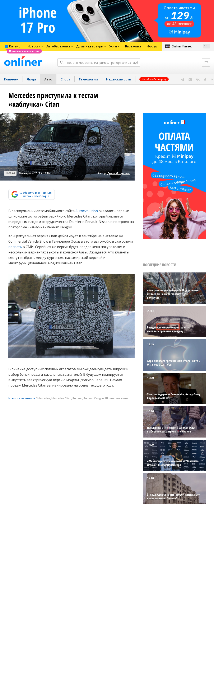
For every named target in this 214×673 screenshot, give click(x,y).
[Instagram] (190, 79)
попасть (15, 246)
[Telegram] (183, 79)
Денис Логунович (118, 173)
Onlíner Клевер (182, 46)
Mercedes (43, 398)
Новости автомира (21, 398)
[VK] (198, 79)
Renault (77, 398)
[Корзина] (206, 62)
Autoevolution (86, 211)
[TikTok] (205, 79)
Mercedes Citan (61, 398)
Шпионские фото (116, 398)
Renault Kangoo (94, 398)
